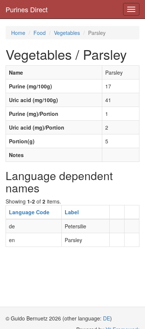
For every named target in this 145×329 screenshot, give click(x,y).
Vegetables (67, 32)
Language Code (29, 212)
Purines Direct (27, 9)
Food (39, 32)
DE (106, 318)
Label (72, 212)
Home (18, 32)
